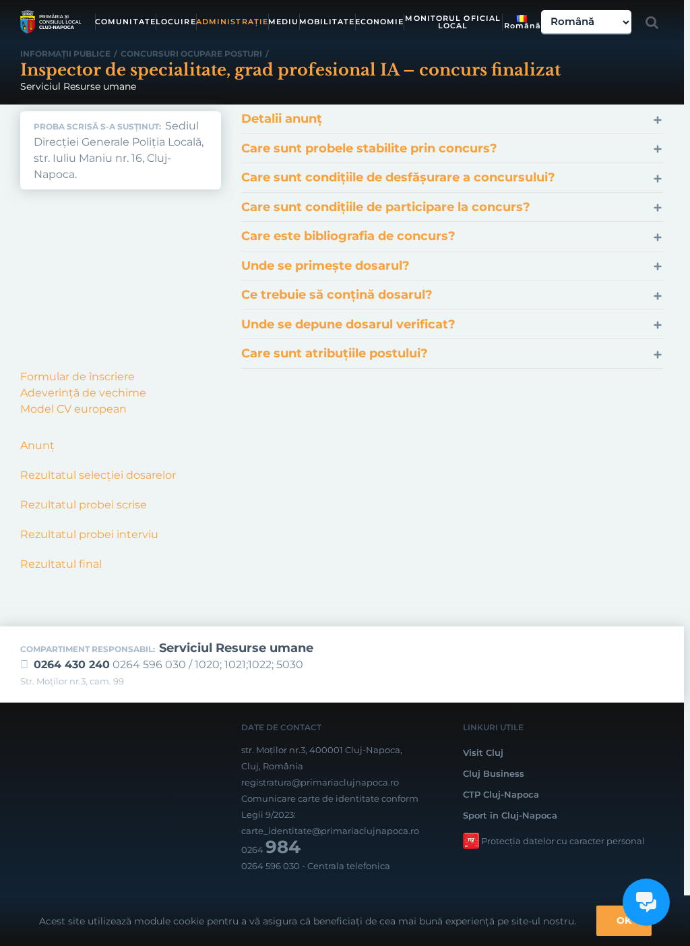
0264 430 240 (72, 664)
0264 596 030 (270, 865)
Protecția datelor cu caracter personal (563, 840)
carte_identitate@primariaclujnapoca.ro (330, 830)
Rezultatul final (62, 564)
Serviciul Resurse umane (236, 648)
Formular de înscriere (77, 376)
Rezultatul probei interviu (89, 534)
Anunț (37, 445)
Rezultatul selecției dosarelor (98, 475)
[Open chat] (646, 902)
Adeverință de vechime (83, 392)
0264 (271, 849)
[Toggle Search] (652, 22)
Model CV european (73, 409)
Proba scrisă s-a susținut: (97, 126)
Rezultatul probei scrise (83, 504)
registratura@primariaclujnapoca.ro (320, 782)
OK (624, 920)
